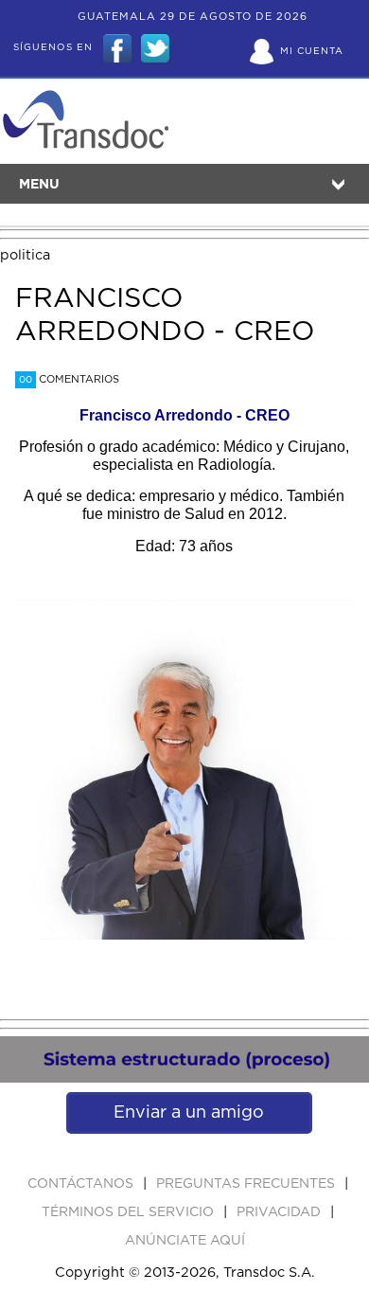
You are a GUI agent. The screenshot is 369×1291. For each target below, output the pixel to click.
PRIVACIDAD (281, 1212)
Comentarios (69, 379)
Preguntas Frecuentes (247, 1184)
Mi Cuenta (311, 51)
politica (25, 255)
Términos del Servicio (130, 1212)
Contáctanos (82, 1184)
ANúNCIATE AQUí (185, 1240)
